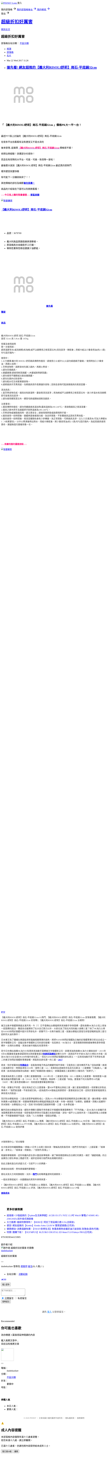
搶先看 (49, 306)
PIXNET (33, 1418)
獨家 (3, 312)
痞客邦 (24, 1266)
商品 (3, 323)
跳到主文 (5, 29)
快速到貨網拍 (49, 1054)
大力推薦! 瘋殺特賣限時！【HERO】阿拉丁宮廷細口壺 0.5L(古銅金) (41, 1222)
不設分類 (24, 43)
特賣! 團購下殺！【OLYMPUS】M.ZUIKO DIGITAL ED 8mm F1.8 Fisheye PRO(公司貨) (49, 1232)
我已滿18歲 (7, 1451)
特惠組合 (24, 1065)
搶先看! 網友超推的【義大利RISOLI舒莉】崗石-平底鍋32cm (52, 67)
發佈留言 (6, 1302)
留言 (30, 1266)
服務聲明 (80, 1418)
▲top (3, 1279)
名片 (9, 55)
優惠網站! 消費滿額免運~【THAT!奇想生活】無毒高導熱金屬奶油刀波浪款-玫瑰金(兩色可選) (53, 1229)
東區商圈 (34, 195)
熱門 (35, 1174)
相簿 (9, 49)
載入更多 (6, 1284)
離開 (16, 1451)
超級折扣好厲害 (17, 21)
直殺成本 (5, 1193)
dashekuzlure (7, 1250)
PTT (3, 1012)
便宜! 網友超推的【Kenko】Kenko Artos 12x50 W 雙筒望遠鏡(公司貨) (41, 1225)
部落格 (10, 52)
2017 (60, 1060)
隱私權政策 (69, 1418)
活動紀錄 (23, 1274)
